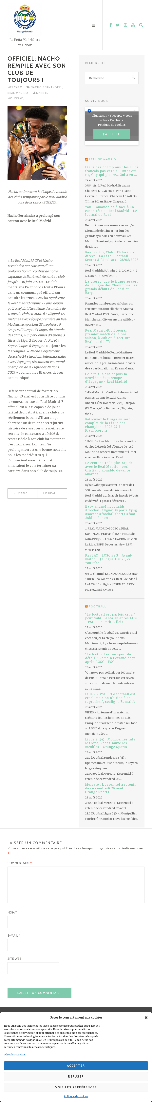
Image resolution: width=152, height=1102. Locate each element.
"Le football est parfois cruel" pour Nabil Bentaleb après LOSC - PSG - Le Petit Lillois (112, 618)
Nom (12, 912)
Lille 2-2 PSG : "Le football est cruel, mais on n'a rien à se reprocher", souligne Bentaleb (110, 698)
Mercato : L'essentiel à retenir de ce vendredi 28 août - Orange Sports (110, 788)
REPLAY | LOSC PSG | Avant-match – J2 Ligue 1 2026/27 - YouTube (109, 559)
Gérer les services (15, 1054)
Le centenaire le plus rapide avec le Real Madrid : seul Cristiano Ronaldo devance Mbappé (109, 468)
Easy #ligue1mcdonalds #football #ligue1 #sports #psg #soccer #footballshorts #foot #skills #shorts (111, 512)
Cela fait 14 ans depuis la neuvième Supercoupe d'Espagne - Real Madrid (106, 377)
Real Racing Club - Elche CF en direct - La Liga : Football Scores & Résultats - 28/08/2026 (112, 256)
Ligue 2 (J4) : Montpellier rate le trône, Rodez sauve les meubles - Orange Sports (110, 743)
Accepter (76, 1065)
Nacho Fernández (46, 87)
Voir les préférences (76, 1087)
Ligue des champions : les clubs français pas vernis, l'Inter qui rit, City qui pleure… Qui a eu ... (112, 171)
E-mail (14, 935)
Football (97, 606)
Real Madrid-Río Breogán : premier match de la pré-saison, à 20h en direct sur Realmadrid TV (107, 336)
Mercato (15, 87)
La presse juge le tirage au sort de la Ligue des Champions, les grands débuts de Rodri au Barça (111, 287)
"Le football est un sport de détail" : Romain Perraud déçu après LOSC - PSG (110, 658)
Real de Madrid (102, 159)
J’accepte (111, 134)
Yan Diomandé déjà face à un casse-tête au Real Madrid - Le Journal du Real (111, 210)
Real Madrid (18, 93)
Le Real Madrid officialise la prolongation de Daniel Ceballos (55, 493)
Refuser (76, 1076)
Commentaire (20, 863)
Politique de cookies (76, 1096)
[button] (146, 1018)
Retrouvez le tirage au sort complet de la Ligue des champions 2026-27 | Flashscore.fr (107, 424)
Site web (14, 959)
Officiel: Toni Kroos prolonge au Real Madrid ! (27, 493)
